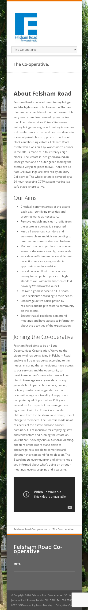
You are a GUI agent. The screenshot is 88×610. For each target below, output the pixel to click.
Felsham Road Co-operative (30, 529)
